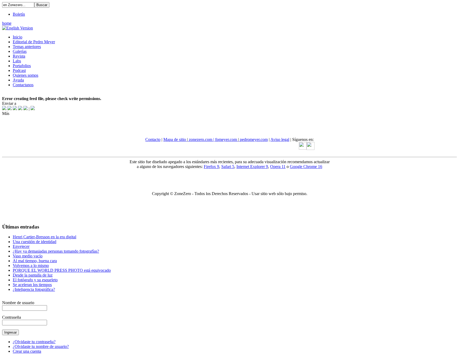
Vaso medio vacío (27, 256)
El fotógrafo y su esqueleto (35, 280)
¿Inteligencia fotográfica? (34, 289)
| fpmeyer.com (225, 139)
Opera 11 (278, 166)
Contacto (152, 139)
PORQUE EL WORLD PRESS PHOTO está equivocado (62, 270)
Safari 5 (227, 166)
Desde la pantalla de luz (33, 275)
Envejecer (21, 246)
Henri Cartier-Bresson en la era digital (44, 237)
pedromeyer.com (253, 139)
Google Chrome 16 (306, 166)
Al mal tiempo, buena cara (35, 260)
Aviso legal (279, 139)
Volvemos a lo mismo (31, 265)
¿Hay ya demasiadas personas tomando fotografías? (56, 251)
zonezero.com (200, 139)
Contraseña (11, 317)
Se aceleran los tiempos (32, 284)
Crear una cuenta (27, 351)
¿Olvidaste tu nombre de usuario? (41, 346)
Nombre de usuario (18, 302)
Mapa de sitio (175, 139)
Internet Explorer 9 (252, 166)
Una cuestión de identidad (34, 241)
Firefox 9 (211, 166)
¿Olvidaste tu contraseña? (34, 341)
